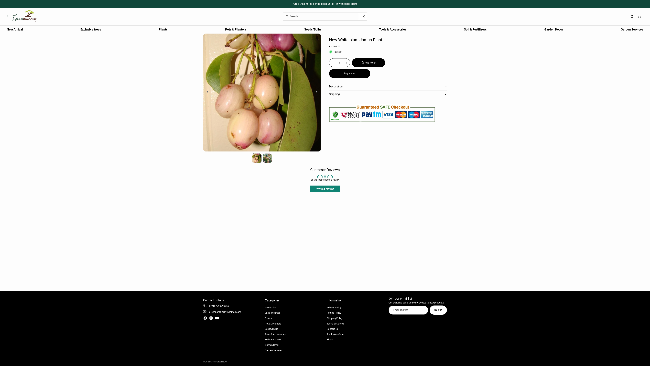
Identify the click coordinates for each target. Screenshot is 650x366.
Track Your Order (335, 334)
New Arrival (271, 307)
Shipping (334, 94)
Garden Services (273, 350)
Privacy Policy (334, 307)
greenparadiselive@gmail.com (225, 312)
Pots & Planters (273, 323)
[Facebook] (205, 318)
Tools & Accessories (275, 334)
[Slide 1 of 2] (256, 158)
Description (336, 86)
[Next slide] (317, 92)
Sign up (438, 310)
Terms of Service (335, 323)
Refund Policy (334, 312)
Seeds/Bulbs (271, 329)
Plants (268, 318)
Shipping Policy (335, 318)
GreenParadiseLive (218, 362)
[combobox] (316, 16)
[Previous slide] (207, 92)
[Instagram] (211, 318)
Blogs (330, 339)
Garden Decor (272, 345)
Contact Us (332, 329)
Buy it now (349, 73)
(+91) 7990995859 (219, 305)
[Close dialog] (363, 16)
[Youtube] (217, 318)
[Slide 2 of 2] (267, 158)
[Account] (632, 16)
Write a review (325, 188)
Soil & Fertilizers (273, 339)
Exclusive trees (272, 312)
